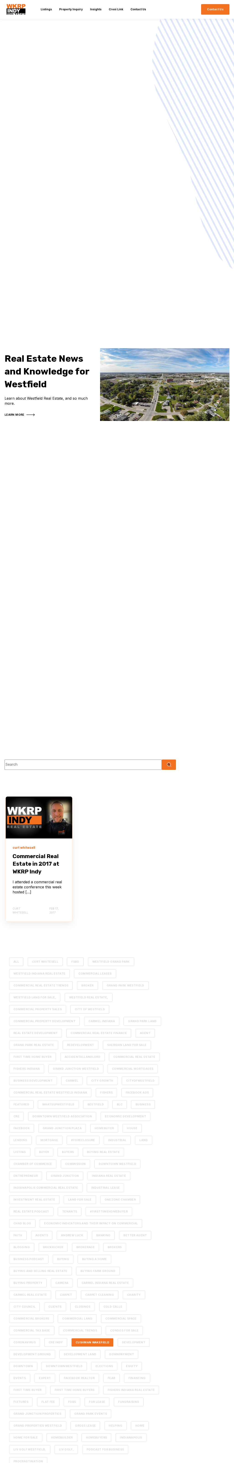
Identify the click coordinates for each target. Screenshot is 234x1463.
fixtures (20, 1402)
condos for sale (124, 1330)
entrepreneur (25, 1175)
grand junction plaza (62, 1128)
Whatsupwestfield (58, 1104)
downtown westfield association (62, 1116)
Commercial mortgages (132, 1068)
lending (20, 1140)
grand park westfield (125, 985)
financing (137, 1378)
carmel (72, 1080)
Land (143, 1140)
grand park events (90, 1413)
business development (33, 1080)
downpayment (121, 1354)
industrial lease (105, 1187)
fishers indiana (26, 1068)
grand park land (142, 1021)
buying (63, 1259)
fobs (72, 1402)
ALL (16, 961)
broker (87, 985)
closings (82, 1306)
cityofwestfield (140, 1080)
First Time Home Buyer (32, 1057)
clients (55, 1306)
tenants (69, 1211)
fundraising (128, 1402)
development (133, 1342)
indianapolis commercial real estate (45, 1187)
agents (41, 1235)
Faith (17, 1235)
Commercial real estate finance (99, 1033)
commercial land (77, 1318)
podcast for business (105, 1449)
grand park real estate (33, 1045)
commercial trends (80, 1330)
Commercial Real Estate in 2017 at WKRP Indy (36, 864)
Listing (19, 1152)
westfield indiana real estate (39, 973)
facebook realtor (79, 1378)
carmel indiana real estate (105, 1283)
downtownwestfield (64, 1366)
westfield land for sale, (34, 997)
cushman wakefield (92, 1342)
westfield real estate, (88, 997)
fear (111, 1378)
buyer (44, 1152)
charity (134, 1294)
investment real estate (34, 1199)
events (19, 1378)
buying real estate (103, 1152)
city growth (102, 1080)
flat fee (48, 1402)
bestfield (96, 1104)
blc (119, 1104)
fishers (106, 1092)
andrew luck (72, 1235)
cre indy (56, 1342)
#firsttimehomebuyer (109, 1211)
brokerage (85, 1247)
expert (45, 1378)
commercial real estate (134, 1057)
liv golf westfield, (29, 1449)
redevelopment (80, 1045)
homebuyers (96, 1437)
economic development (125, 1116)
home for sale (25, 1437)
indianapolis (131, 1437)
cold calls (113, 1306)
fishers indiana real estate (131, 1390)
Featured (21, 1104)
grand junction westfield (76, 1068)
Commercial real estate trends (40, 985)
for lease (97, 1402)
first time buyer (27, 1390)
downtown (23, 1366)
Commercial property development (44, 1021)
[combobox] (83, 765)
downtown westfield (117, 1164)
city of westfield (90, 1009)
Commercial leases (95, 973)
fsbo (75, 961)
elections (104, 1366)
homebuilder (62, 1437)
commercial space (121, 1318)
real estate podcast (31, 1211)
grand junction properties (37, 1413)
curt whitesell (45, 961)
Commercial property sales (37, 1009)
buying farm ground (97, 1271)
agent (145, 1033)
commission (75, 1164)
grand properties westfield (37, 1425)
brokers (115, 1247)
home (139, 1425)
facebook (21, 1128)
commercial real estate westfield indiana (50, 1092)
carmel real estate (30, 1294)
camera (61, 1283)
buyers (68, 1152)
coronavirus (24, 1342)
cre (16, 1116)
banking (103, 1235)
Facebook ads (137, 1092)
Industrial (117, 1140)
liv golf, (66, 1449)
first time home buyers (75, 1390)
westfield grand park (111, 961)
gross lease (85, 1425)
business (143, 1104)
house (132, 1128)
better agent (135, 1235)
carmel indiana (101, 1021)
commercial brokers (31, 1318)
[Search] (169, 765)
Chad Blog (22, 1223)
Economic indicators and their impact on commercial (91, 1223)
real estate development (35, 1033)
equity (132, 1366)
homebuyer (104, 1128)
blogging (21, 1247)
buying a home (94, 1259)
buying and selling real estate (40, 1271)
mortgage (49, 1140)
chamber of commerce (32, 1164)
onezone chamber (120, 1199)
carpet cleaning (99, 1294)
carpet (66, 1294)
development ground (32, 1354)
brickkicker (53, 1247)
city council (24, 1306)
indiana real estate (109, 1175)
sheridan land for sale (127, 1045)
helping (115, 1425)
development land (80, 1354)
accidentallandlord (82, 1057)
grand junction (65, 1175)
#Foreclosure (83, 1140)
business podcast (28, 1259)
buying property (27, 1283)
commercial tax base (31, 1330)
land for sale (80, 1199)
